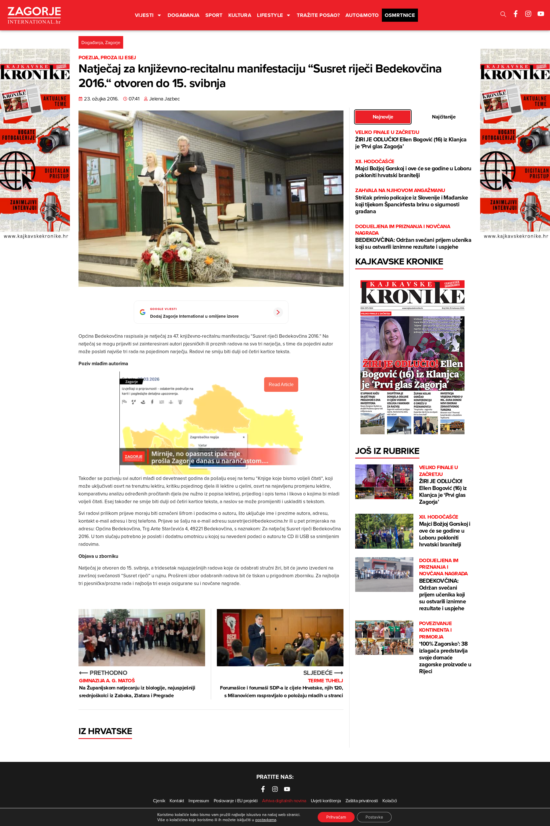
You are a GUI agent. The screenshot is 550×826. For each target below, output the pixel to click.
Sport (214, 15)
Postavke (374, 817)
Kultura (240, 15)
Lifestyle (270, 15)
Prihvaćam (336, 817)
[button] (503, 15)
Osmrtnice (400, 15)
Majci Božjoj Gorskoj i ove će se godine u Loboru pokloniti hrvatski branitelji (413, 168)
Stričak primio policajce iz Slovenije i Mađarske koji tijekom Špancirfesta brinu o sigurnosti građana (411, 201)
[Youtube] (540, 13)
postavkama (265, 819)
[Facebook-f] (515, 13)
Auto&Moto (362, 15)
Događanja (184, 15)
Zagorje (112, 42)
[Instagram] (528, 13)
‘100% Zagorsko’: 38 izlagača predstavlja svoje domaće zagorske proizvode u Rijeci (445, 647)
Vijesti (144, 15)
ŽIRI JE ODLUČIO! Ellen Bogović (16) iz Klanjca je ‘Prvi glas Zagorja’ (410, 139)
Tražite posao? (318, 15)
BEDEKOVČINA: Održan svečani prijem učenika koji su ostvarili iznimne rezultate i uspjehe (413, 237)
